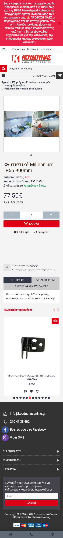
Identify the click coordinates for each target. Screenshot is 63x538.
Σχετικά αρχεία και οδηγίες (31, 286)
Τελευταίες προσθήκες (18, 310)
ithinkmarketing (41, 517)
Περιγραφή (17, 279)
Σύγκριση (43, 232)
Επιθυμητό (23, 232)
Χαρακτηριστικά (45, 279)
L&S (27, 177)
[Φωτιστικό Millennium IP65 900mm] (31, 124)
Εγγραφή (32, 502)
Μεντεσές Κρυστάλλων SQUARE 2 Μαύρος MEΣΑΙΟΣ (31, 377)
